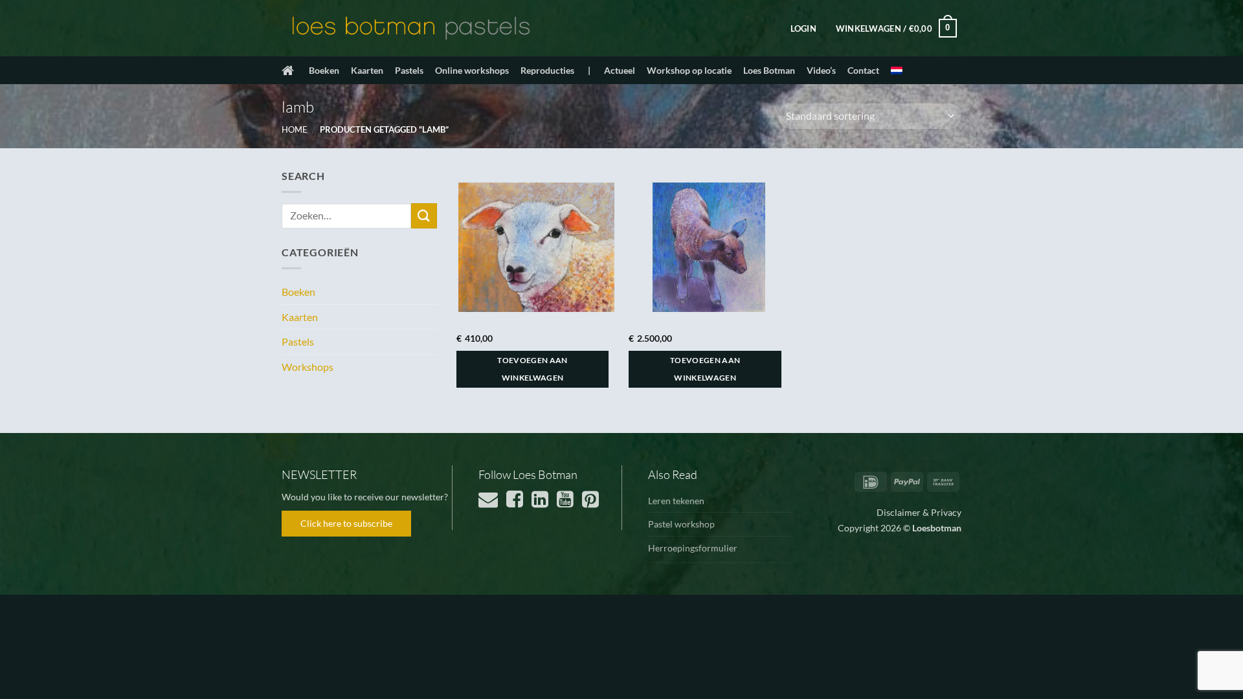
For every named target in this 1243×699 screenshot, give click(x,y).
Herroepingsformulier (692, 547)
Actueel (619, 70)
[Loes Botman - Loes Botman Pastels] (411, 28)
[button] (803, 28)
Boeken (324, 70)
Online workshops (472, 70)
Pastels (409, 70)
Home (295, 129)
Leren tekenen (676, 500)
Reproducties (547, 70)
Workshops (307, 367)
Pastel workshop (681, 523)
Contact (863, 70)
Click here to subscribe (346, 523)
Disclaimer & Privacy (919, 512)
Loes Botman (769, 70)
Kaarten (367, 70)
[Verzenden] (424, 215)
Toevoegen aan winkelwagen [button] (532, 369)
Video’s (821, 70)
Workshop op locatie (689, 70)
